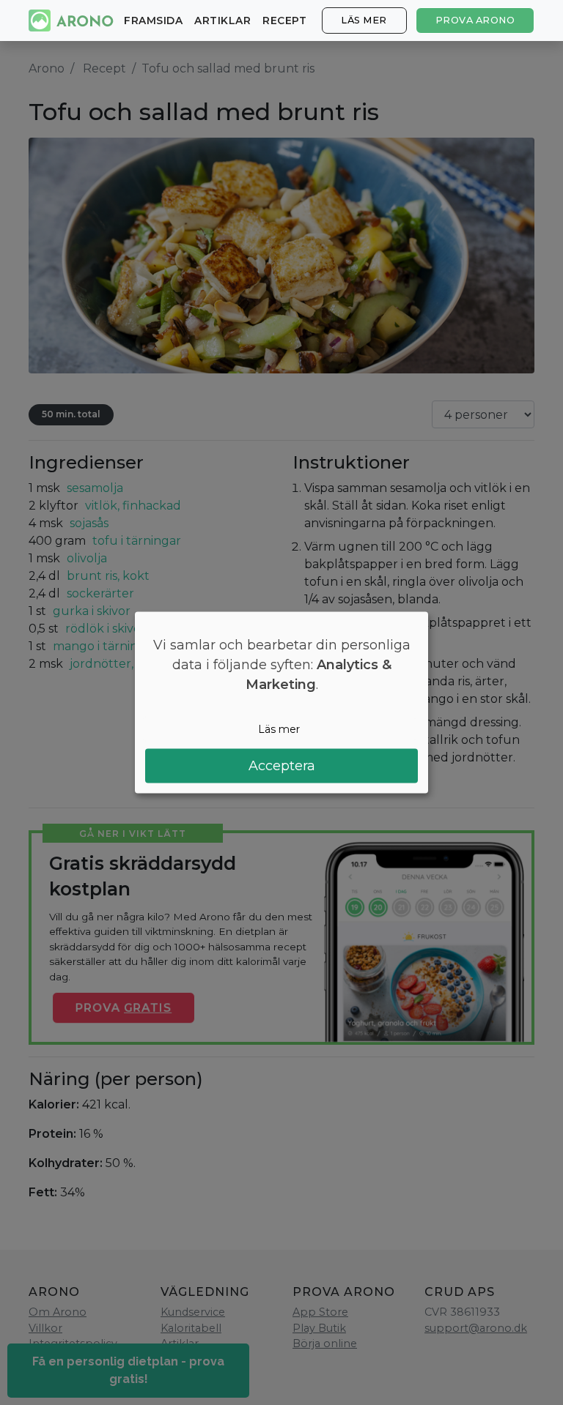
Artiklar (222, 20)
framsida (153, 20)
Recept (284, 20)
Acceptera (282, 766)
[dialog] (281, 702)
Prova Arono (475, 20)
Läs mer (364, 20)
